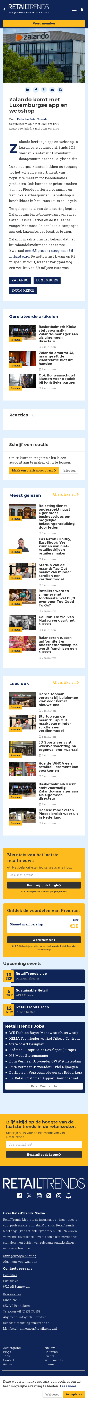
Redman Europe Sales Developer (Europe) (42, 1050)
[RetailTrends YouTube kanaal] (39, 1196)
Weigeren (52, 1394)
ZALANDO (20, 280)
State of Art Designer (26, 1044)
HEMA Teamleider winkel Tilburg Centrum (44, 1038)
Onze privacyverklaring (19, 1256)
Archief (8, 1364)
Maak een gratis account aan (33, 470)
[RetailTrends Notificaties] (68, 1196)
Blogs (7, 1352)
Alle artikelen (64, 494)
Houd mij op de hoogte (43, 885)
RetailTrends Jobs (44, 1086)
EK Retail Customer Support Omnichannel (43, 1078)
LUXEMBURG (47, 280)
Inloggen (69, 471)
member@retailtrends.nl (39, 1328)
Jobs (6, 1356)
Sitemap (50, 1364)
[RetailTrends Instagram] (58, 1196)
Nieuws (50, 1348)
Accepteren (74, 1394)
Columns (51, 1352)
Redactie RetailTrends (32, 119)
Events (49, 1356)
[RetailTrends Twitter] (29, 1197)
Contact (8, 1360)
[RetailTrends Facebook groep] (19, 1196)
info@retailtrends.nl (33, 1317)
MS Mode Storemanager (28, 1055)
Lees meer (68, 1386)
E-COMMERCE (23, 290)
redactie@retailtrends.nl (34, 1323)
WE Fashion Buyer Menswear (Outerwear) (43, 1032)
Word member (44, 23)
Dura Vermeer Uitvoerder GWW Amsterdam (45, 1061)
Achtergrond (12, 1348)
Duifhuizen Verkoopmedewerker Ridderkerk (45, 1072)
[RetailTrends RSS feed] (49, 1196)
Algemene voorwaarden (20, 1262)
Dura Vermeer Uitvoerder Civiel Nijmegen (43, 1067)
